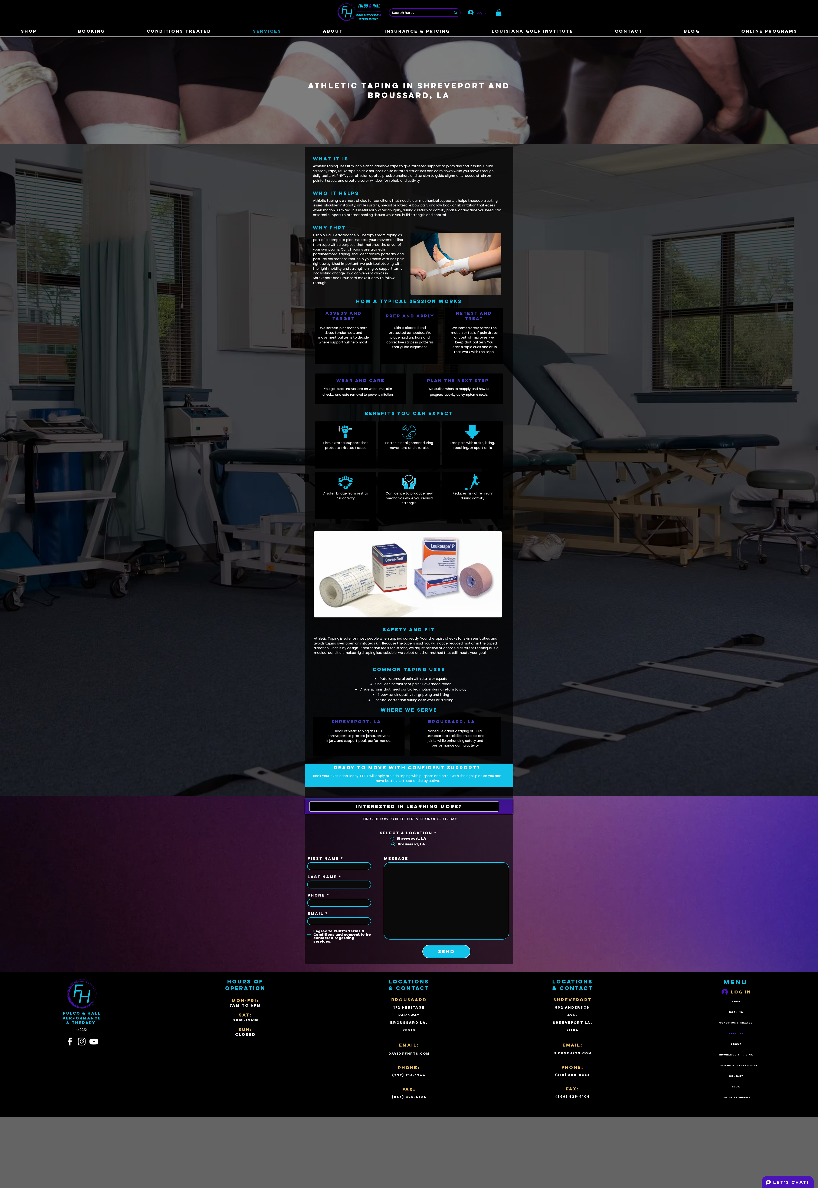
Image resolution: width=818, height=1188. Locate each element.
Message (396, 858)
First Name (323, 858)
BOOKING (736, 1012)
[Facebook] (70, 1041)
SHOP (736, 1001)
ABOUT (736, 1044)
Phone (316, 895)
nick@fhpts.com (572, 1053)
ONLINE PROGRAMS (736, 1097)
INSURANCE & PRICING (736, 1054)
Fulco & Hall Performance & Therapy (82, 1018)
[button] (499, 12)
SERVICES (736, 1033)
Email (316, 913)
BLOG (736, 1086)
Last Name (322, 877)
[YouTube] (93, 1041)
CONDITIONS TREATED (736, 1022)
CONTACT (736, 1076)
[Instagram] (81, 1041)
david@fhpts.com (409, 1053)
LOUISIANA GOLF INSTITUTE (736, 1065)
